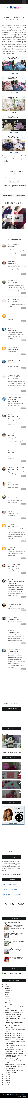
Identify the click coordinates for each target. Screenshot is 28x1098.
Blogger (19, 874)
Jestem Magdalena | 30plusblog (15, 398)
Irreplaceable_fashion (16, 467)
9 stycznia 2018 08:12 (13, 364)
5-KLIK (14, 112)
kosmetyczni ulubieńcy (8, 891)
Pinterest (15, 181)
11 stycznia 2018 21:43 (13, 619)
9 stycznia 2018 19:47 (13, 566)
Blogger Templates (21, 1094)
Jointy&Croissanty (14, 564)
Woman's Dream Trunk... (10, 932)
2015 (5, 1078)
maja (6, 996)
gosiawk (11, 524)
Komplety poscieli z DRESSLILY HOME (15, 1064)
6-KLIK (12, 132)
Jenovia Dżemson (14, 649)
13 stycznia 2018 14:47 (13, 651)
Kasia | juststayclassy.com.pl (16, 580)
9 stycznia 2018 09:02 (13, 378)
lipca (6, 994)
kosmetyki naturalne (8, 894)
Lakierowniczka (13, 433)
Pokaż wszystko (22, 964)
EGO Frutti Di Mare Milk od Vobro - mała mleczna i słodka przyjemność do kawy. (16, 927)
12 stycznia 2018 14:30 (13, 632)
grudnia (7, 988)
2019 (5, 984)
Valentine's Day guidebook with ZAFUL (15, 1037)
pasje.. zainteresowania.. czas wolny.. (12, 923)
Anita (10, 414)
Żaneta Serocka (13, 244)
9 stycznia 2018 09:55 (13, 401)
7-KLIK (16, 132)
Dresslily (16, 185)
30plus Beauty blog (9, 956)
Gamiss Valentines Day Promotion (14, 1049)
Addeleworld (13, 261)
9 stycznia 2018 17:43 (13, 526)
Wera (10, 496)
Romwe (14, 884)
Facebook (9, 178)
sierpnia (7, 992)
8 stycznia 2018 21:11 (13, 246)
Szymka (10, 328)
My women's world (9, 940)
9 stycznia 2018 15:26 (13, 498)
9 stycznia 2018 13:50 (13, 484)
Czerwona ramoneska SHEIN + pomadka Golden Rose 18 (11, 793)
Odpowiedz (23, 254)
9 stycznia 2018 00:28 (13, 349)
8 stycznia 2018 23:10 (13, 317)
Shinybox (18, 886)
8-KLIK (12, 152)
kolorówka (14, 889)
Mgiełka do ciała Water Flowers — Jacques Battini (16, 950)
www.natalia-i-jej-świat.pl (14, 361)
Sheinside (11, 886)
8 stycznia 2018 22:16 (13, 282)
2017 (5, 1074)
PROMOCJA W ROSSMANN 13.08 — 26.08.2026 (16, 934)
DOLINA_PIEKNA (13, 280)
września (7, 990)
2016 (5, 1076)
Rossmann (5, 886)
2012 (5, 1084)
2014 (5, 1080)
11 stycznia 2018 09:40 (13, 606)
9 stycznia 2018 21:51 (13, 583)
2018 (5, 986)
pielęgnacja (17, 894)
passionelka (12, 617)
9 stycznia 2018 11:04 (13, 416)
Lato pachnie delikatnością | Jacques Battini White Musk (16, 958)
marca (7, 1001)
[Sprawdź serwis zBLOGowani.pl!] (11, 852)
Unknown (11, 315)
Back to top (21, 1096)
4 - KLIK (16, 93)
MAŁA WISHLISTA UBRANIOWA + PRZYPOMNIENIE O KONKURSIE (9, 775)
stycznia (7, 1005)
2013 (5, 1082)
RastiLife (11, 511)
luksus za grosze (14, 347)
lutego (7, 1003)
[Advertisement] (13, 838)
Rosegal (14, 187)
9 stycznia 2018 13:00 (13, 469)
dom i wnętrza (10, 185)
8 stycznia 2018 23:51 (13, 330)
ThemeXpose (13, 1094)
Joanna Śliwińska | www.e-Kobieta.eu (15, 376)
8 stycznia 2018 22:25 (13, 301)
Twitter (19, 178)
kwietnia (7, 998)
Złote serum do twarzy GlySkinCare (14, 1012)
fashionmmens (13, 547)
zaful (18, 187)
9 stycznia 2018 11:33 (13, 452)
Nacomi (9, 884)
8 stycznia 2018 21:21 (13, 263)
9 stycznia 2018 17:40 (13, 513)
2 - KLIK (17, 73)
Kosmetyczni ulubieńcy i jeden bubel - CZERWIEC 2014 (11, 765)
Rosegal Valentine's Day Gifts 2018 (14, 1039)
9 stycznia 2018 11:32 (13, 435)
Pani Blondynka (13, 300)
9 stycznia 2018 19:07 (13, 549)
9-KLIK (16, 152)
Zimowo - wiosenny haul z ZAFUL (12, 227)
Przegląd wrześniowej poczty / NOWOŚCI (10, 783)
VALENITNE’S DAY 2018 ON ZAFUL (14, 1033)
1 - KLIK (11, 73)
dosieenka (11, 482)
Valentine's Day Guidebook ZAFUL (14, 1053)
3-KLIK (11, 93)
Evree (4, 884)
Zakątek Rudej (8, 948)
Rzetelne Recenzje (14, 604)
